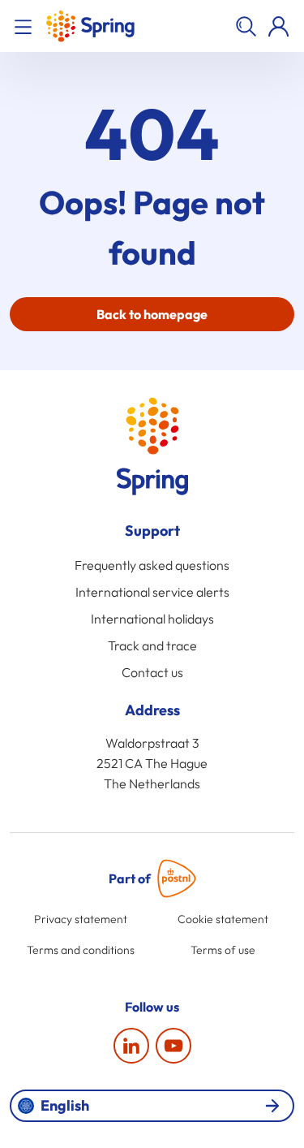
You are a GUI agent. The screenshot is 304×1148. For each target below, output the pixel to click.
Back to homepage (152, 314)
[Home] (90, 26)
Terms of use (223, 950)
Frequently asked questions (152, 565)
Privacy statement (80, 919)
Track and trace (152, 645)
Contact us (152, 672)
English (65, 1105)
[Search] (246, 26)
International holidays (152, 619)
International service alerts (152, 592)
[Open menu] (26, 26)
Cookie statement (223, 919)
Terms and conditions (81, 950)
